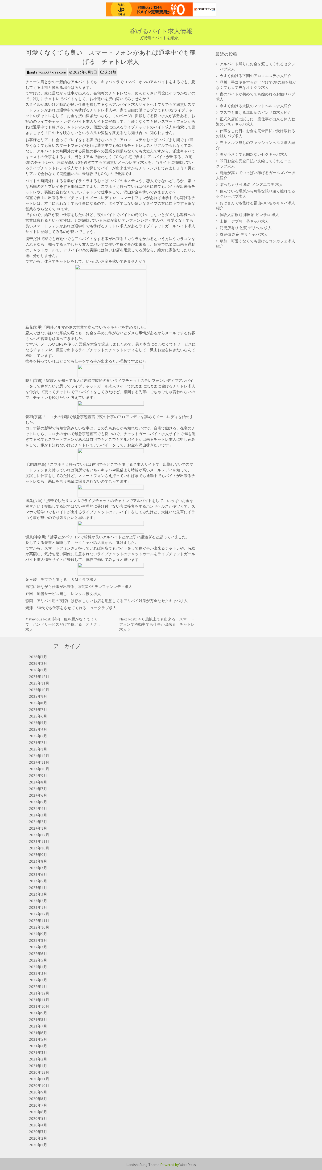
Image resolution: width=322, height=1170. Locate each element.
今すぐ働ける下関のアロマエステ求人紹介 (255, 75)
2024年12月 (39, 755)
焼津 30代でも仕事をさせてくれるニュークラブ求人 (70, 607)
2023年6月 (38, 874)
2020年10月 (39, 1085)
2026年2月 (38, 663)
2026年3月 (38, 656)
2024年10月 (39, 768)
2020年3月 (38, 1131)
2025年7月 (38, 709)
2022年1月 (38, 986)
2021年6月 (38, 1032)
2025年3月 (38, 736)
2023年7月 (38, 867)
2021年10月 (39, 1006)
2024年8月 (38, 782)
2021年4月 (38, 1046)
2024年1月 (38, 828)
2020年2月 (38, 1138)
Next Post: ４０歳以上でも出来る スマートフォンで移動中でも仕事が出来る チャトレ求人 (157, 624)
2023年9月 (38, 854)
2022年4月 (38, 966)
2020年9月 (38, 1092)
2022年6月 (38, 953)
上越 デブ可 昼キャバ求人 (244, 221)
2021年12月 (39, 993)
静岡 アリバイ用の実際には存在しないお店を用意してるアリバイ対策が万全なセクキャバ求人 (106, 600)
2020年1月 (38, 1144)
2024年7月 (38, 788)
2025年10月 (39, 689)
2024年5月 (38, 801)
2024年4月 (38, 808)
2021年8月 (38, 1019)
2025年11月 (39, 683)
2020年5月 (38, 1118)
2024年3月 (38, 815)
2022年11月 (39, 920)
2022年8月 (38, 940)
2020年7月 (38, 1105)
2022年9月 (38, 933)
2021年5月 (38, 1039)
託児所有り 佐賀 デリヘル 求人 (246, 227)
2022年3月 (38, 973)
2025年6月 (38, 716)
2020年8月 (38, 1098)
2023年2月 (38, 900)
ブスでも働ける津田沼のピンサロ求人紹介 (255, 112)
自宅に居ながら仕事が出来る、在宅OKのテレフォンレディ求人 (78, 586)
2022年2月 (38, 980)
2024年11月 (39, 762)
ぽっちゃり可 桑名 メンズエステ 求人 (251, 184)
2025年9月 (38, 696)
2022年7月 (38, 947)
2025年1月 (38, 749)
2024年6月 (38, 795)
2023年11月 (39, 841)
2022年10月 (39, 927)
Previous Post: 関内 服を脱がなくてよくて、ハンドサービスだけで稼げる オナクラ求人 (63, 624)
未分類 (110, 72)
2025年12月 (39, 676)
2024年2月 (38, 821)
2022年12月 (39, 914)
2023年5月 (38, 881)
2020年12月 (39, 1072)
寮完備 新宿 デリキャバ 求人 (244, 234)
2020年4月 (38, 1125)
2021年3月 (38, 1052)
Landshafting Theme (142, 1164)
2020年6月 (38, 1111)
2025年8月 (38, 703)
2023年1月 (38, 907)
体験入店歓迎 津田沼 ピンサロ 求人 (249, 214)
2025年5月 (38, 722)
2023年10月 (39, 848)
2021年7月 (38, 1026)
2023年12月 (39, 834)
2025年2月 (38, 742)
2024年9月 (38, 775)
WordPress (187, 1164)
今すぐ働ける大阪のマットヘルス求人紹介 (255, 105)
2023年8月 (38, 861)
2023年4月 (38, 887)
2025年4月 (38, 729)
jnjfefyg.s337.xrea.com (48, 72)
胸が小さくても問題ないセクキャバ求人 (254, 154)
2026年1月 (38, 670)
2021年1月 (38, 1065)
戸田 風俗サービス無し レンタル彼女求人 (63, 593)
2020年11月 (39, 1078)
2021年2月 (38, 1059)
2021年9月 (38, 1013)
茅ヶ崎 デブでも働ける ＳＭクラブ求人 (61, 579)
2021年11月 (39, 999)
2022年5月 (38, 960)
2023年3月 (38, 894)
